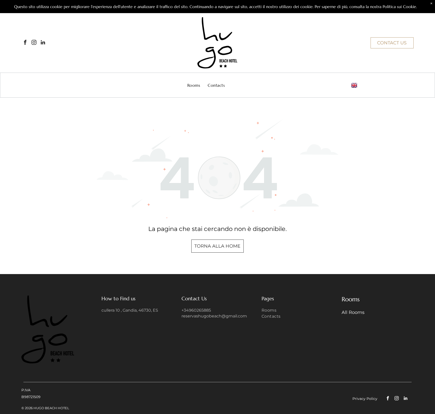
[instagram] (34, 43)
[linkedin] (43, 43)
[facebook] (25, 43)
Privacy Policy (364, 398)
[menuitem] (194, 85)
